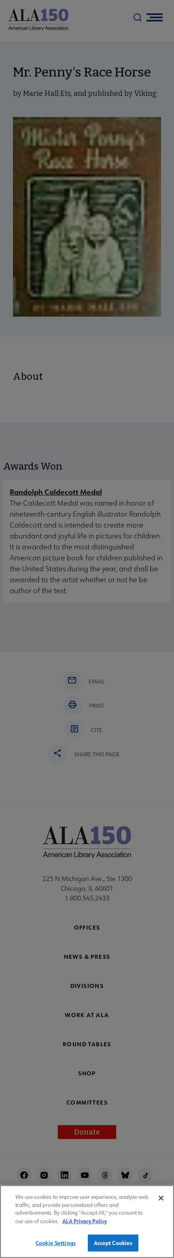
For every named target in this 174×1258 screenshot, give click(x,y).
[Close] (161, 1198)
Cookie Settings (56, 1242)
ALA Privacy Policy (84, 1221)
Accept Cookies (113, 1242)
